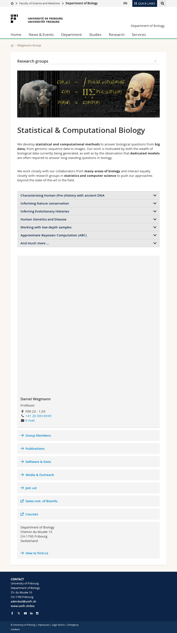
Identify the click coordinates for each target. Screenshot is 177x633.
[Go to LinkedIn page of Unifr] (31, 613)
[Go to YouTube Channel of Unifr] (25, 613)
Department (71, 34)
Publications (34, 448)
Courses (31, 514)
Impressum (43, 625)
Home (16, 34)
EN (125, 3)
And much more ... (35, 243)
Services (139, 34)
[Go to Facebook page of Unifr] (12, 613)
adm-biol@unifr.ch (23, 601)
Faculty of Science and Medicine (39, 3)
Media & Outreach (39, 475)
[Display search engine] (162, 3)
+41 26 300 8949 (38, 416)
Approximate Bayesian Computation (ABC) (54, 235)
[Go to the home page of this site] (12, 45)
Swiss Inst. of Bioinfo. (41, 501)
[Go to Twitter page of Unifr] (19, 613)
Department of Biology (82, 3)
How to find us (36, 553)
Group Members (38, 435)
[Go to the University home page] (37, 18)
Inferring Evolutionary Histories (45, 211)
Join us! (31, 488)
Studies (95, 34)
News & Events (41, 34)
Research (117, 34)
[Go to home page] (12, 3)
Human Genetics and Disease (43, 219)
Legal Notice (58, 625)
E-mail (30, 420)
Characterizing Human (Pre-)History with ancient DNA (62, 195)
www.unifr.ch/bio (23, 606)
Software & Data (38, 461)
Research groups (32, 61)
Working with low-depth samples (46, 227)
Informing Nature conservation (45, 203)
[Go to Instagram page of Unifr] (37, 613)
